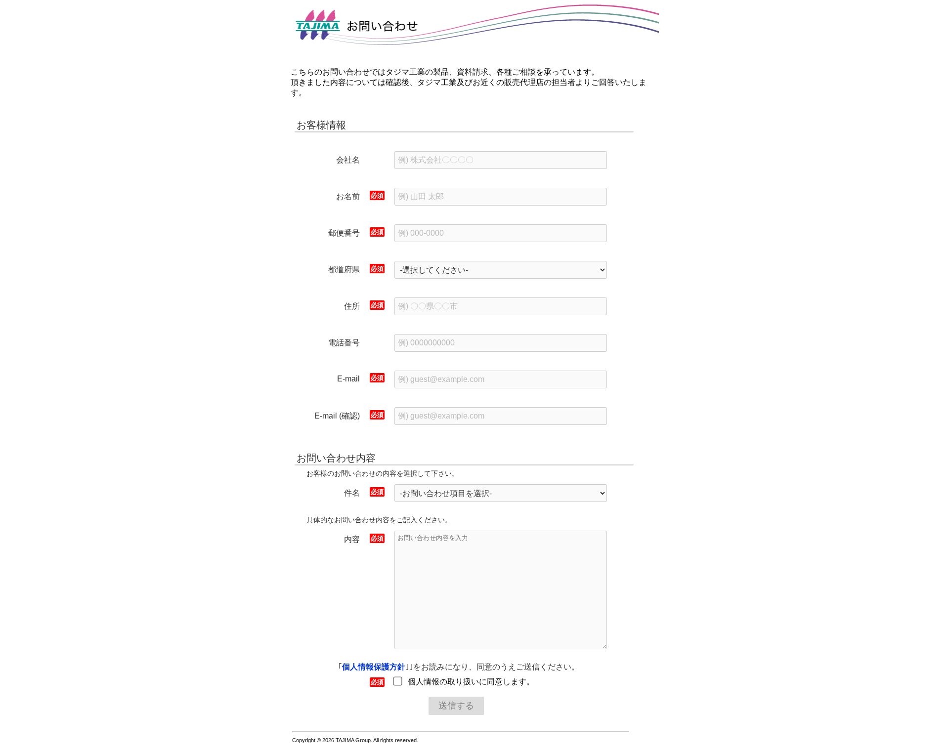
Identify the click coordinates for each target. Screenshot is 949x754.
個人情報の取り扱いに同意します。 (471, 681)
